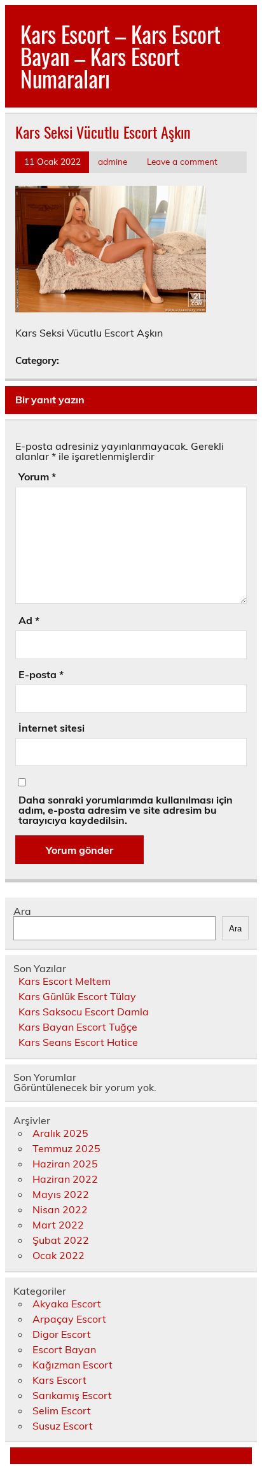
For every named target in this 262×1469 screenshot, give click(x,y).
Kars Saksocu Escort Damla (83, 1011)
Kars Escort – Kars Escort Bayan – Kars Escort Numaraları (120, 56)
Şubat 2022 (60, 1240)
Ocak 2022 (58, 1255)
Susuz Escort (62, 1425)
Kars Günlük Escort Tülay (77, 996)
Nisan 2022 (60, 1209)
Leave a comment (182, 161)
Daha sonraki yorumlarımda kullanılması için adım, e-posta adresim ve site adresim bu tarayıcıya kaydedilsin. (125, 810)
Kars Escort (59, 1380)
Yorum (37, 476)
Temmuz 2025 (66, 1148)
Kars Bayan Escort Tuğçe (77, 1026)
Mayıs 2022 (60, 1194)
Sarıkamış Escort (72, 1395)
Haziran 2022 (65, 1179)
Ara (22, 911)
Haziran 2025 (65, 1163)
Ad (28, 620)
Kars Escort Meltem (64, 981)
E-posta (41, 674)
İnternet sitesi (51, 728)
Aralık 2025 (60, 1133)
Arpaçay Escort (69, 1318)
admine (112, 161)
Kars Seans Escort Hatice (78, 1042)
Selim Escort (61, 1410)
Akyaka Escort (66, 1303)
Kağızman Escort (72, 1364)
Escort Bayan (64, 1349)
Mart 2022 (58, 1224)
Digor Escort (61, 1334)
